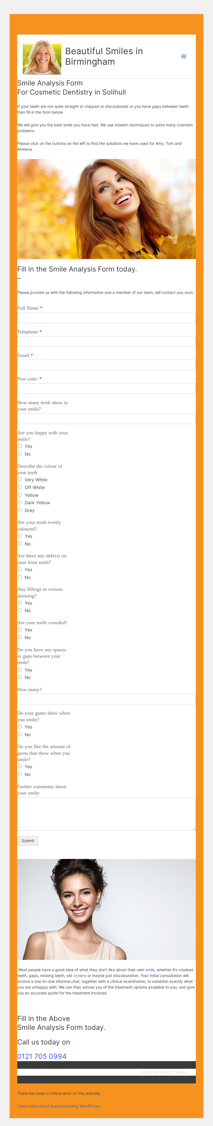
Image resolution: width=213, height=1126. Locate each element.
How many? (29, 689)
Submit (28, 840)
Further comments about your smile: (41, 790)
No (28, 454)
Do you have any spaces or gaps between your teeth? (41, 656)
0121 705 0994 (42, 1056)
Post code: (29, 379)
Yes (28, 446)
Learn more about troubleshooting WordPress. (58, 1106)
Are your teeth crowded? (42, 622)
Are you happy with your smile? (42, 436)
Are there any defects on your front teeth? (42, 559)
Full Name (29, 308)
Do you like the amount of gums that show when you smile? (43, 753)
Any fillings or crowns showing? (40, 592)
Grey (30, 510)
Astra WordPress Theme (164, 1072)
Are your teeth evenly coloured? (39, 525)
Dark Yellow (37, 502)
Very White (36, 479)
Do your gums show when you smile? (43, 716)
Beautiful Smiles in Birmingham (104, 56)
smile (149, 969)
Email (25, 355)
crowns (79, 975)
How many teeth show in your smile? (42, 406)
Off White (35, 487)
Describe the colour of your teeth (39, 469)
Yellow (32, 495)
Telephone (29, 332)
